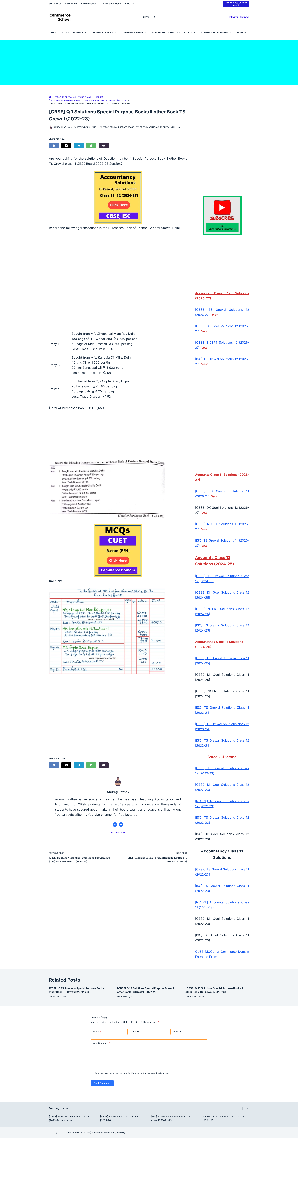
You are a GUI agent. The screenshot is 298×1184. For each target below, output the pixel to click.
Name (97, 1031)
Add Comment (102, 1043)
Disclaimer (71, 4)
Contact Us (55, 4)
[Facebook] (54, 145)
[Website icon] (115, 824)
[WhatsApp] (91, 145)
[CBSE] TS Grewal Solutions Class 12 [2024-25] (223, 1118)
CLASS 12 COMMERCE (72, 32)
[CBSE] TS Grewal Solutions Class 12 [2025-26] (121, 1118)
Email (137, 1031)
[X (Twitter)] (66, 145)
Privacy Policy (88, 4)
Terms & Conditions (110, 4)
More (240, 32)
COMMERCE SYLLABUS (102, 32)
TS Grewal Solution (132, 32)
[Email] (104, 145)
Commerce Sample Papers (214, 32)
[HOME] (50, 97)
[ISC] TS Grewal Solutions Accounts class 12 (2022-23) (171, 1118)
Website (177, 1031)
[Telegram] (79, 145)
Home (53, 32)
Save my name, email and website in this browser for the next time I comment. (133, 1073)
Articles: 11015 (118, 832)
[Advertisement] (149, 61)
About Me (130, 4)
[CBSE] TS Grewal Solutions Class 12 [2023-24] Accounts (69, 1118)
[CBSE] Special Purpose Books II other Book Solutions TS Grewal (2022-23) (142, 127)
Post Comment (102, 1083)
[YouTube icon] (121, 824)
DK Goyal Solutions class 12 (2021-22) (172, 32)
